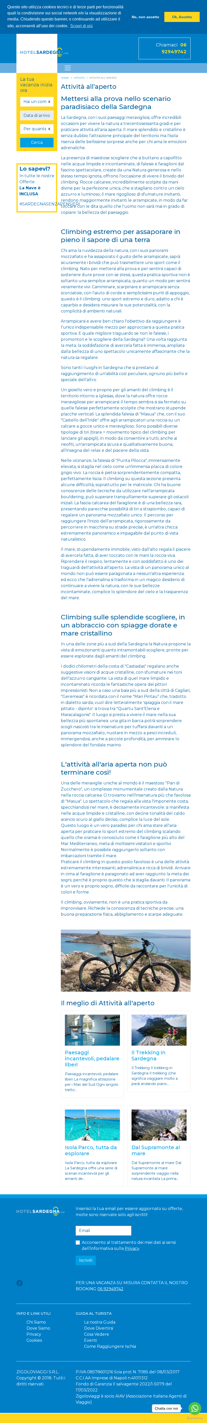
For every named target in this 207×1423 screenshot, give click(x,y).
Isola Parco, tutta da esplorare (91, 1150)
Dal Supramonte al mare (156, 1150)
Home (65, 78)
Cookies (34, 1340)
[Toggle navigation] (67, 68)
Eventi (90, 1340)
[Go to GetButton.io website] (195, 1417)
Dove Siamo (38, 1328)
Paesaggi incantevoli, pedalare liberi (92, 1058)
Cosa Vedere (96, 1334)
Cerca (37, 142)
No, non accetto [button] (145, 17)
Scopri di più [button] (81, 26)
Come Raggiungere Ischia (110, 1346)
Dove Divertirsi (98, 1328)
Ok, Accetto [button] (182, 17)
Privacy (132, 1248)
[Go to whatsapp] (195, 1408)
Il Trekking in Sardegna (149, 1055)
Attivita (79, 78)
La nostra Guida (99, 1322)
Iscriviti (85, 1260)
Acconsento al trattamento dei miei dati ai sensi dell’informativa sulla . (129, 1245)
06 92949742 (110, 1288)
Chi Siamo (36, 1322)
